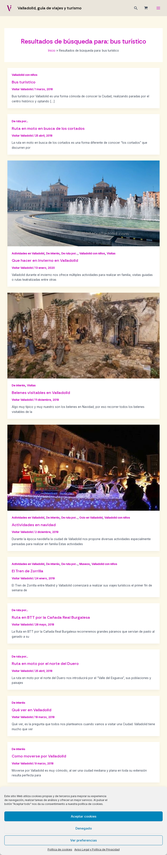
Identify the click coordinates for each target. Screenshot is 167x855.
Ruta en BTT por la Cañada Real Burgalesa (51, 617)
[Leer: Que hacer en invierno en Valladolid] (83, 203)
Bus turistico (23, 82)
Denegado (83, 828)
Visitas (111, 253)
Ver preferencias (83, 840)
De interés (53, 253)
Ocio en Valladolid (91, 517)
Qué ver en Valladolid (31, 710)
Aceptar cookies (83, 816)
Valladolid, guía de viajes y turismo (50, 8)
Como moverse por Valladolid (39, 756)
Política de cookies (60, 849)
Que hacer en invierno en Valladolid (45, 260)
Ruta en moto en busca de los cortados (48, 128)
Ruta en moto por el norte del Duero (45, 663)
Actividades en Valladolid (28, 253)
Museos (84, 564)
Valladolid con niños (24, 74)
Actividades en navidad (34, 524)
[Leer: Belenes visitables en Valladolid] (83, 335)
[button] (136, 8)
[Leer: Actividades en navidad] (83, 467)
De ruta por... (20, 121)
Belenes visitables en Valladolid (41, 392)
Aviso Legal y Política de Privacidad (97, 849)
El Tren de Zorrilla (27, 571)
